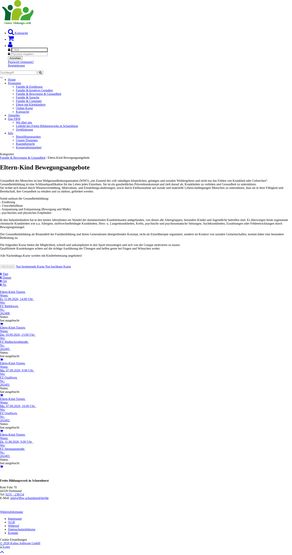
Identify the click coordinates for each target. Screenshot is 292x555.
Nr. (4, 284)
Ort (4, 281)
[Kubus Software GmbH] (5, 546)
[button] (10, 45)
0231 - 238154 (15, 494)
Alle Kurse (8, 266)
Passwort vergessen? (21, 62)
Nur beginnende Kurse (30, 266)
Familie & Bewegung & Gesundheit (22, 157)
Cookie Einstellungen (13, 539)
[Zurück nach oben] (2, 553)
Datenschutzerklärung (21, 529)
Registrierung (16, 65)
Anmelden (15, 58)
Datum (6, 277)
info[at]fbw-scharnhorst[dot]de (29, 498)
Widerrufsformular (11, 512)
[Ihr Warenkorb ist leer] (11, 39)
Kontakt (13, 533)
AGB (11, 522)
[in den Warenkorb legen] (1, 324)
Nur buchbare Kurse (58, 266)
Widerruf (13, 525)
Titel (5, 274)
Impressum (15, 518)
